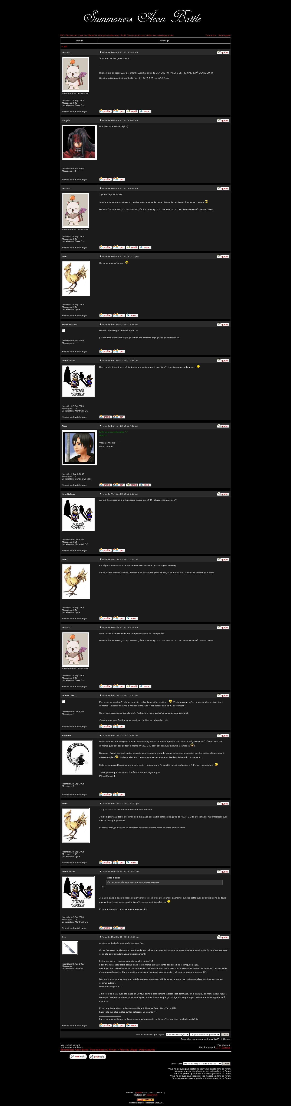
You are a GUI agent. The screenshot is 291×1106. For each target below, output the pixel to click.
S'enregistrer (224, 35)
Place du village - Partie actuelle (137, 1049)
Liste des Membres (87, 35)
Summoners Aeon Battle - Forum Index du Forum (88, 1049)
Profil (123, 35)
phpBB (139, 1092)
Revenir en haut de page (74, 111)
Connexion (211, 35)
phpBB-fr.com (152, 1095)
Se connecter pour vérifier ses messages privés (150, 35)
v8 (65, 46)
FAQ (62, 35)
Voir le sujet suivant (70, 1045)
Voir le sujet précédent (72, 1047)
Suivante (226, 1047)
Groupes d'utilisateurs (109, 35)
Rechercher (71, 35)
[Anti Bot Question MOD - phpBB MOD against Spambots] (145, 1101)
